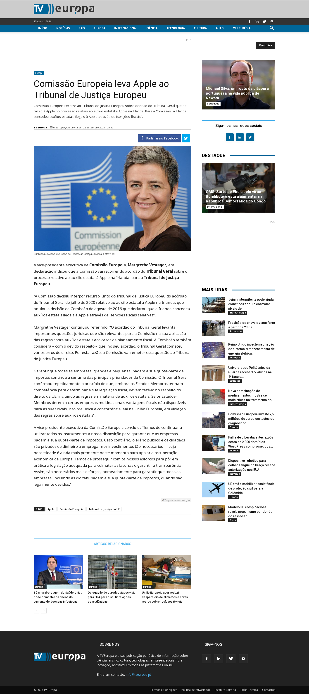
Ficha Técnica (249, 690)
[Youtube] (272, 21)
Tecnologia (175, 28)
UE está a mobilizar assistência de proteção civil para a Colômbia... (251, 488)
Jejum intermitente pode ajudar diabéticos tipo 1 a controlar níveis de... (251, 304)
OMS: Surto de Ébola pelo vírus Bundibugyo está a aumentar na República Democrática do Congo (236, 196)
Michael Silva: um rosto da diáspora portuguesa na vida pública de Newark (237, 93)
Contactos (268, 690)
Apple (51, 509)
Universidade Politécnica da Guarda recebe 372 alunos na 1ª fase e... (250, 372)
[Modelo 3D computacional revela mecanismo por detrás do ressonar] (213, 513)
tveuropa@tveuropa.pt (67, 127)
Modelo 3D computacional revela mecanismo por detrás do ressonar (250, 511)
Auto (220, 28)
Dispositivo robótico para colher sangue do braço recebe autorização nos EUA (251, 465)
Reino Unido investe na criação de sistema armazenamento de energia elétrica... (251, 349)
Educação (235, 380)
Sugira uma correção (177, 500)
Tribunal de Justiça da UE (104, 509)
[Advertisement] (112, 53)
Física (233, 520)
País (82, 28)
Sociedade (213, 103)
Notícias (63, 28)
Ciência (151, 28)
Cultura (200, 28)
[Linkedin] (257, 21)
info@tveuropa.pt (138, 674)
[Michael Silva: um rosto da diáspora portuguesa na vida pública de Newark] (238, 84)
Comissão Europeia (71, 509)
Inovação (235, 357)
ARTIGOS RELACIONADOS (112, 543)
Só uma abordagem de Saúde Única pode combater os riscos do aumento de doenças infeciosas (58, 597)
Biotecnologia (238, 312)
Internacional (125, 28)
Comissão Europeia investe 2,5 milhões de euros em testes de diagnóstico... (251, 418)
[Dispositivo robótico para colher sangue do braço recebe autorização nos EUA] (213, 466)
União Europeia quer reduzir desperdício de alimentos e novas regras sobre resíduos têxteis (165, 597)
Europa (99, 28)
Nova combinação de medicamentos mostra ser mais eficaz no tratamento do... (251, 395)
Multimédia (241, 28)
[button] (271, 28)
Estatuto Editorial (226, 690)
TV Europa (40, 127)
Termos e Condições (163, 690)
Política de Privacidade (196, 690)
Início (42, 28)
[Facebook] (249, 21)
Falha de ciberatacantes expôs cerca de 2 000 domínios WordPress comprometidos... (250, 442)
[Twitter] (264, 21)
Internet (234, 450)
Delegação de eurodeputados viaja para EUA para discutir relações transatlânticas (111, 597)
